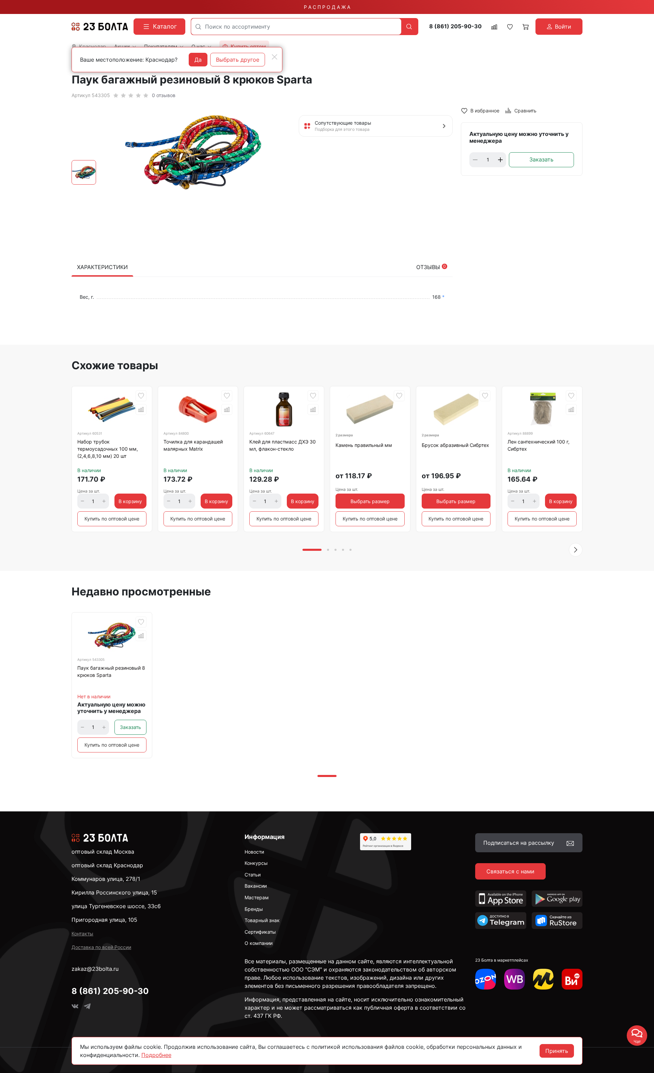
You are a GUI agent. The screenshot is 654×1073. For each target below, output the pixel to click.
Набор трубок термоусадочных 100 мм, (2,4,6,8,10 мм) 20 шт (107, 449)
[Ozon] (485, 979)
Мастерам (257, 897)
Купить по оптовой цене (111, 519)
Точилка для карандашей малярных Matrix (193, 445)
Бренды (254, 909)
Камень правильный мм (364, 445)
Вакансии (256, 886)
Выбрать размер (370, 501)
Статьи (253, 874)
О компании (258, 943)
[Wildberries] (514, 979)
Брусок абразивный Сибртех (455, 445)
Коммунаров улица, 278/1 (106, 878)
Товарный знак (262, 920)
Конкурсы (256, 863)
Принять (556, 1050)
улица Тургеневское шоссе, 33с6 (116, 906)
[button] (575, 550)
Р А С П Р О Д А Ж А (327, 7)
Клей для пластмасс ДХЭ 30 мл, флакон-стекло (282, 445)
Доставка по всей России (101, 947)
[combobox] (296, 26)
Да (198, 59)
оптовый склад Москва (103, 851)
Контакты (82, 933)
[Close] (274, 57)
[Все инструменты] (572, 979)
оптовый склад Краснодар (107, 865)
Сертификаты (260, 932)
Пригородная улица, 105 (104, 919)
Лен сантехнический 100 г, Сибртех (539, 445)
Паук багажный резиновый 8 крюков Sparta (111, 671)
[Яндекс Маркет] (543, 979)
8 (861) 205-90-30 (455, 26)
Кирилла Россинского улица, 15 (114, 892)
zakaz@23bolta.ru (95, 968)
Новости (254, 852)
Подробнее (156, 1055)
